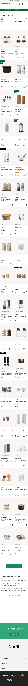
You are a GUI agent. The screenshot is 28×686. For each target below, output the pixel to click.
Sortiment (5, 658)
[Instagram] (14, 646)
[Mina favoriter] (19, 3)
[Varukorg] (22, 3)
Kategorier (11, 18)
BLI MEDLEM (14, 634)
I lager (6, 18)
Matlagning (3, 12)
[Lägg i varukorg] (12, 57)
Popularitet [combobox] (18, 21)
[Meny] (26, 3)
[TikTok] (18, 646)
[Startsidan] (6, 3)
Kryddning (10, 12)
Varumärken (17, 18)
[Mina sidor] (16, 3)
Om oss (4, 668)
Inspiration (5, 663)
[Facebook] (10, 646)
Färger (23, 18)
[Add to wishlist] (10, 57)
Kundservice (5, 653)
